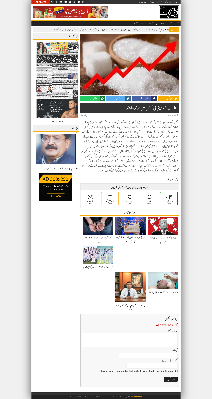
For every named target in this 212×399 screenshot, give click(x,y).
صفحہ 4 (151, 23)
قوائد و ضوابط (160, 2)
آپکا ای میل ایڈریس (170, 361)
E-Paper (42, 2)
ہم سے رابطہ (152, 2)
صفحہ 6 (136, 23)
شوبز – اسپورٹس (160, 23)
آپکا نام (174, 350)
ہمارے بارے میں (143, 2)
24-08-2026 (57, 121)
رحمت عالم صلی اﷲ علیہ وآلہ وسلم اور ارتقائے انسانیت (62, 168)
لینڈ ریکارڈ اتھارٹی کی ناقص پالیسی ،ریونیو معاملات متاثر (124, 29)
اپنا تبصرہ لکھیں (172, 330)
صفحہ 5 (143, 23)
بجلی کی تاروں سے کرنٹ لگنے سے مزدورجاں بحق (92, 29)
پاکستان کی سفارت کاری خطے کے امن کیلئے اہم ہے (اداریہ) (159, 29)
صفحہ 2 (170, 23)
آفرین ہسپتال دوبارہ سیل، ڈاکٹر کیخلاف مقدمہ (63, 29)
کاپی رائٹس (175, 2)
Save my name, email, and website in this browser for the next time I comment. (137, 371)
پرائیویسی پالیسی (168, 2)
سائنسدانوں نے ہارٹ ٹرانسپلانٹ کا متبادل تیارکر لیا (163, 292)
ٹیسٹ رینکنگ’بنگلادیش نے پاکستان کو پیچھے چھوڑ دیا (98, 267)
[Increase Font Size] (85, 116)
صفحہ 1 (177, 23)
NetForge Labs (136, 397)
